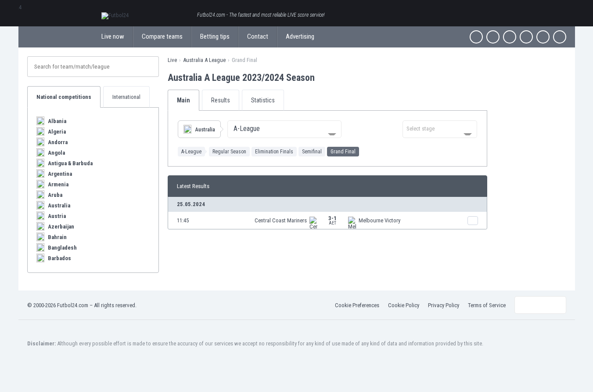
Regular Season (229, 152)
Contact (257, 36)
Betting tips (215, 36)
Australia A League (204, 60)
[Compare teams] (472, 220)
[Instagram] (509, 37)
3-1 (332, 220)
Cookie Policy (403, 305)
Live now (112, 36)
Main (183, 100)
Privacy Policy (443, 305)
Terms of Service (487, 305)
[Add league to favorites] (322, 77)
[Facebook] (476, 37)
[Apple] (526, 37)
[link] (327, 220)
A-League (191, 152)
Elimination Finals (274, 152)
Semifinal (312, 152)
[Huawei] (559, 37)
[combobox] (284, 129)
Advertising (300, 36)
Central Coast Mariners (281, 220)
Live (172, 60)
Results (220, 100)
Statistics (263, 100)
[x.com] (493, 37)
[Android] (543, 37)
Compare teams (162, 36)
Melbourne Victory (379, 220)
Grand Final (343, 152)
